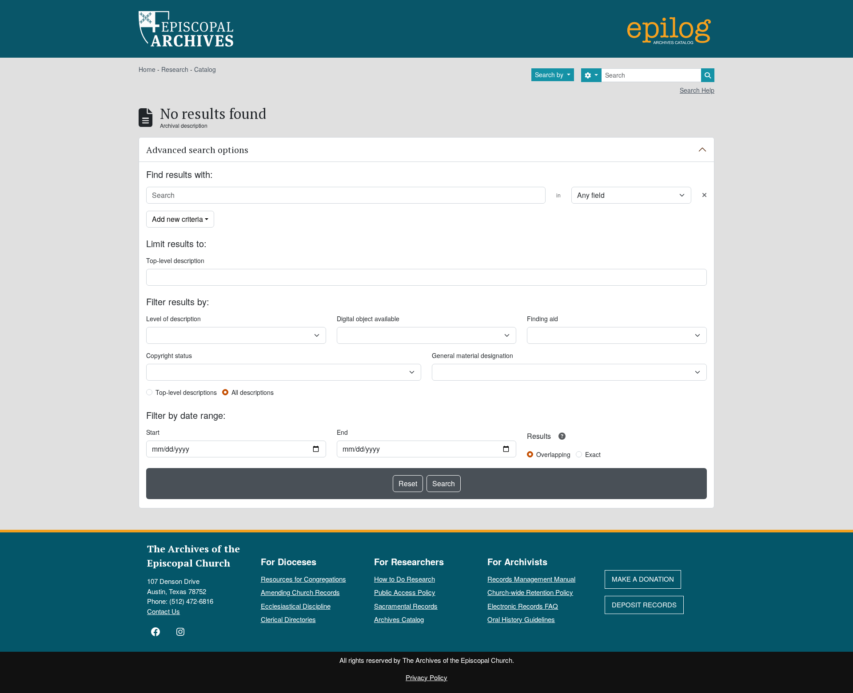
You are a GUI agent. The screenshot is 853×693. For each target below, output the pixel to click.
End (342, 432)
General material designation (472, 355)
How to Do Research (404, 578)
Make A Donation (643, 578)
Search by (550, 74)
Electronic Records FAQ (522, 605)
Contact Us (163, 611)
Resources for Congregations (303, 578)
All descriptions (252, 392)
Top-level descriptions (186, 392)
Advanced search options (197, 150)
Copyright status (169, 355)
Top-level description (175, 260)
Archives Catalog (399, 619)
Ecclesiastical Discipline (296, 605)
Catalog (205, 69)
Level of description (173, 318)
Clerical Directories (288, 619)
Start (152, 432)
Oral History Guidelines (521, 619)
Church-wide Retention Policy (530, 592)
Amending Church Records (300, 592)
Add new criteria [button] (177, 219)
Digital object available (368, 318)
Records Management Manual (531, 578)
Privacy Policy (426, 677)
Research (174, 69)
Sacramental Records (406, 605)
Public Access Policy (404, 592)
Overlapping (553, 454)
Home (147, 69)
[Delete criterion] (704, 195)
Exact (593, 454)
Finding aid (542, 318)
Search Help (697, 90)
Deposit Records (644, 604)
